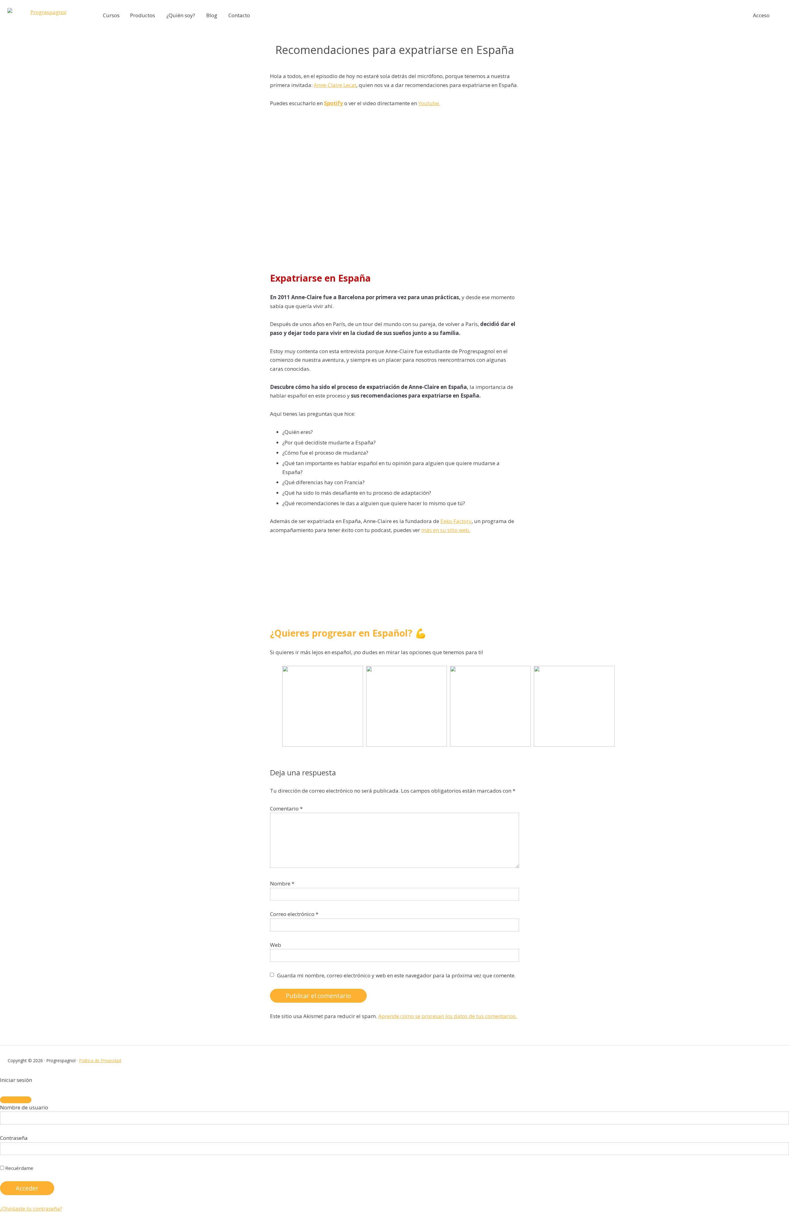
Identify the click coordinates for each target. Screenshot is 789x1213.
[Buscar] (781, 15)
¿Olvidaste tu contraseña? (31, 1208)
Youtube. (429, 103)
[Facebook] (730, 1060)
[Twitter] (742, 1060)
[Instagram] (754, 1060)
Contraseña (14, 1137)
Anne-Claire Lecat (335, 85)
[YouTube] (778, 1060)
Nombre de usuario (24, 1107)
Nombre (282, 883)
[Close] (15, 1099)
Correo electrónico (294, 914)
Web (275, 944)
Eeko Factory (456, 521)
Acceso (761, 15)
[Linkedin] (766, 1060)
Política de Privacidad (100, 1060)
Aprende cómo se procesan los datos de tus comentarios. (447, 1016)
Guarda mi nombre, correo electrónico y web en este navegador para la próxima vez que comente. (396, 975)
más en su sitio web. (445, 530)
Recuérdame (18, 1168)
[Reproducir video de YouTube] (394, 187)
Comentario (286, 808)
